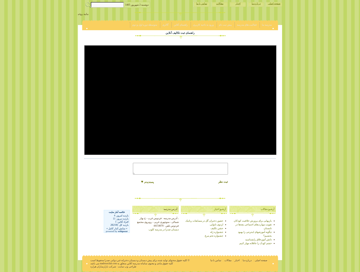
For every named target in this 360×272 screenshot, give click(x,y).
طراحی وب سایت (127, 266)
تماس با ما (201, 3)
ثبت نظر (223, 181)
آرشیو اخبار (220, 209)
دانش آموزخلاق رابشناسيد (258, 239)
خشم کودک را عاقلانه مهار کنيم (255, 243)
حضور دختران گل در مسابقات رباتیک (204, 220)
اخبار (237, 3)
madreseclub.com (108, 263)
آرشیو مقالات (267, 209)
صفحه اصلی (274, 3)
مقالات (219, 3)
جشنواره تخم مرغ (214, 235)
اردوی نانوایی (216, 224)
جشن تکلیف (217, 228)
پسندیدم (147, 182)
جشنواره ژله (216, 232)
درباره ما (256, 3)
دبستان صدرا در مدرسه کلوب (164, 229)
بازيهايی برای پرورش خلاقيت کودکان (253, 220)
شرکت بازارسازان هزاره (103, 266)
